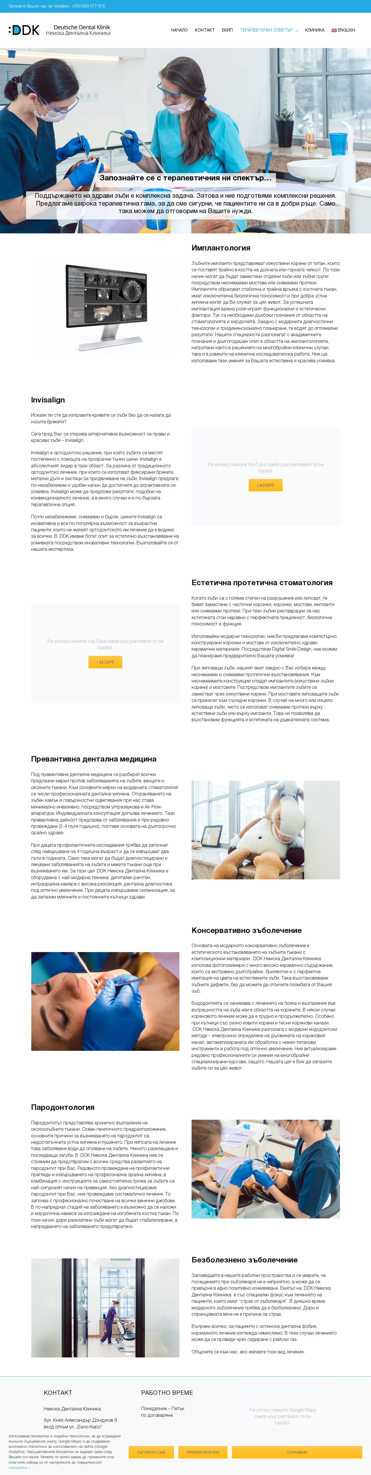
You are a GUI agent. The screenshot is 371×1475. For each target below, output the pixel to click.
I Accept (265, 485)
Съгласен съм (151, 1452)
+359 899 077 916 (88, 6)
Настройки (18, 1468)
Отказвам (297, 1452)
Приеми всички (203, 1452)
